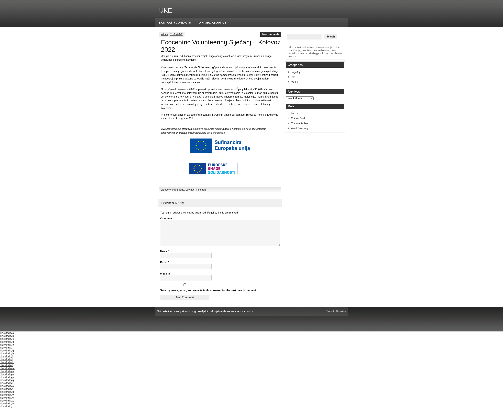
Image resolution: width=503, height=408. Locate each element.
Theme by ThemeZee (336, 311)
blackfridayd (7, 341)
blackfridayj (6, 359)
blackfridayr (6, 383)
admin (164, 34)
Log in (294, 113)
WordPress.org (299, 128)
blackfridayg (7, 350)
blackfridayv (7, 394)
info (174, 189)
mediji (294, 81)
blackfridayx (7, 400)
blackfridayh (7, 353)
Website (165, 273)
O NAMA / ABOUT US (212, 22)
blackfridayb (7, 335)
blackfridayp (7, 377)
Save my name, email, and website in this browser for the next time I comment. (208, 290)
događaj (295, 72)
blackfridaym (7, 368)
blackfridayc (7, 338)
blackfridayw (7, 397)
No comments (270, 34)
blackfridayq (7, 380)
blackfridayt (6, 388)
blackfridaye (7, 344)
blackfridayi (6, 356)
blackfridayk (7, 362)
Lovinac (190, 189)
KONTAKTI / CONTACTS (175, 22)
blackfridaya (7, 332)
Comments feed (300, 123)
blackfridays (7, 385)
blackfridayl (6, 365)
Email (164, 262)
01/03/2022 (176, 34)
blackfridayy (7, 403)
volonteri (201, 189)
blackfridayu (7, 391)
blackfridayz (7, 406)
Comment (167, 218)
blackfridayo (7, 374)
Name (164, 251)
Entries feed (298, 118)
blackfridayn (7, 371)
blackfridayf (6, 347)
